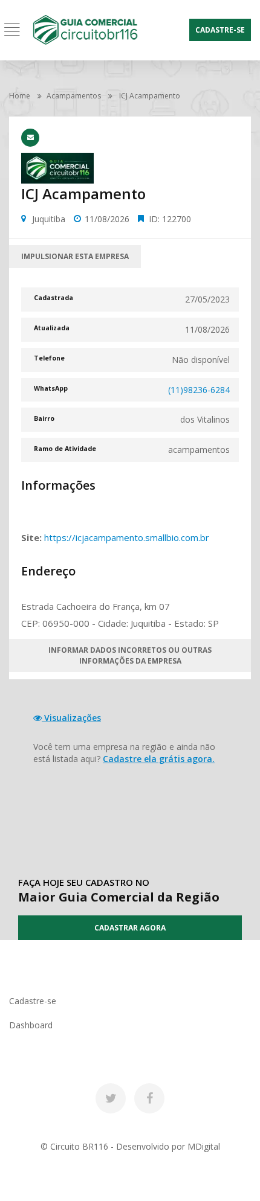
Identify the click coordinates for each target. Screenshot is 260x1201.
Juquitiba (48, 219)
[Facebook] (149, 1098)
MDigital (203, 1146)
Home (19, 96)
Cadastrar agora (130, 928)
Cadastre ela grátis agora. (159, 758)
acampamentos (74, 96)
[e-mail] (30, 138)
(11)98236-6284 (199, 390)
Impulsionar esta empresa (75, 256)
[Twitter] (111, 1098)
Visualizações (71, 717)
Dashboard (31, 1025)
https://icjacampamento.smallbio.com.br (126, 537)
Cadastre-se (220, 30)
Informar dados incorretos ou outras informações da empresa (130, 655)
